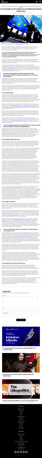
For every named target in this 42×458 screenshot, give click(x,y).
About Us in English (21, 444)
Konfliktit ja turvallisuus (21, 416)
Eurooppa (21, 413)
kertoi (33, 203)
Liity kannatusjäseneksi (21, 447)
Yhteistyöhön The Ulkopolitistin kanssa (21, 441)
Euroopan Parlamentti (19, 44)
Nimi (3, 308)
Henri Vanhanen (15, 13)
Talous (21, 419)
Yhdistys (21, 438)
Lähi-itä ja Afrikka (21, 410)
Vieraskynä (22, 13)
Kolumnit (21, 425)
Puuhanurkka (21, 428)
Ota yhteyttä (21, 435)
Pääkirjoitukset (21, 422)
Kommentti (4, 295)
